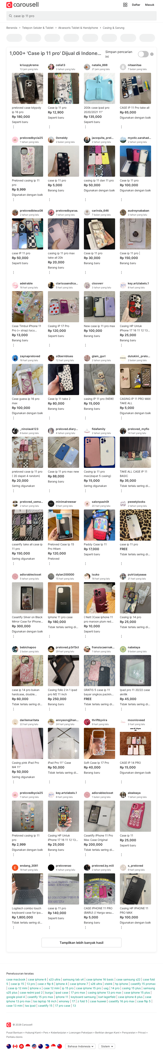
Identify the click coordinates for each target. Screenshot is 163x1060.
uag (106, 988)
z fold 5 (82, 1001)
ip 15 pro (68, 988)
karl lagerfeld (106, 997)
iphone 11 (62, 997)
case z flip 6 (45, 983)
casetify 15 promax (143, 983)
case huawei (98, 1001)
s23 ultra (54, 979)
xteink (109, 983)
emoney (64, 1001)
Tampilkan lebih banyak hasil (81, 943)
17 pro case (62, 1005)
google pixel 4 (15, 997)
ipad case (61, 992)
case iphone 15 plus (137, 992)
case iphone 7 (79, 983)
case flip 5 (144, 1001)
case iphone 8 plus (130, 997)
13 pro (31, 983)
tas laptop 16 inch (44, 1001)
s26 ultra (96, 983)
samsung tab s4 (73, 979)
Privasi (142, 1032)
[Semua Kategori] (125, 5)
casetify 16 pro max (122, 1001)
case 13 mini (14, 1005)
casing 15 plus (131, 988)
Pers (45, 1032)
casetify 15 (45, 1005)
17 (73, 1001)
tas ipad (30, 1005)
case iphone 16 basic (100, 979)
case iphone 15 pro (88, 988)
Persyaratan (129, 1032)
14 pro (115, 988)
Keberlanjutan (58, 1032)
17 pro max (78, 992)
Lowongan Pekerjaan (81, 1032)
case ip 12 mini (17, 988)
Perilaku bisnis (14, 1036)
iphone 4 (61, 983)
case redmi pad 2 (31, 992)
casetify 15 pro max (40, 997)
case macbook (15, 979)
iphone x (35, 988)
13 (74, 1005)
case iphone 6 (37, 979)
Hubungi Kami (33, 1032)
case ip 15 (17, 983)
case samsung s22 (128, 979)
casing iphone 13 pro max (104, 992)
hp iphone (121, 983)
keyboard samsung (83, 997)
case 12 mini (51, 988)
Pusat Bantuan (14, 1032)
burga (49, 992)
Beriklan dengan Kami (107, 1032)
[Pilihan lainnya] (13, 127)
